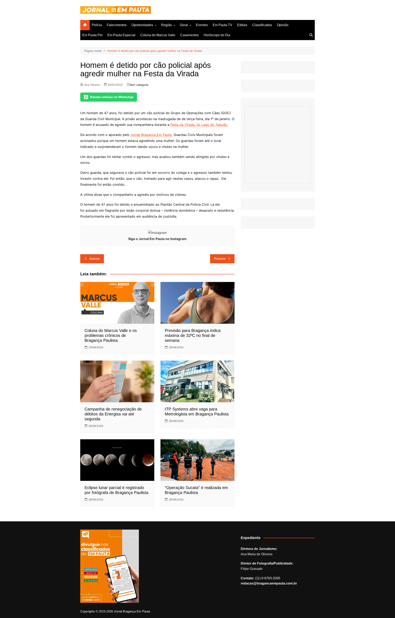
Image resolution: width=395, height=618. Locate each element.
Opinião (282, 25)
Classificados (262, 25)
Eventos (202, 25)
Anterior (94, 258)
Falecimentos (117, 25)
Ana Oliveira (92, 84)
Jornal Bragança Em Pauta (151, 135)
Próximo (219, 258)
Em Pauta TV (222, 25)
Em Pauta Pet (92, 35)
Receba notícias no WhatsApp (111, 97)
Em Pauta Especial (121, 35)
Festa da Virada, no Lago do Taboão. (199, 125)
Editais (242, 25)
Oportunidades (142, 25)
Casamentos (189, 35)
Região (166, 25)
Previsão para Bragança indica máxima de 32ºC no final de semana (193, 335)
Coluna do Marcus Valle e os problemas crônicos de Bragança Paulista (111, 335)
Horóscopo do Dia (217, 35)
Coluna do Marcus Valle (157, 35)
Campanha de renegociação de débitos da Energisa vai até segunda (113, 414)
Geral (184, 25)
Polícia (97, 25)
